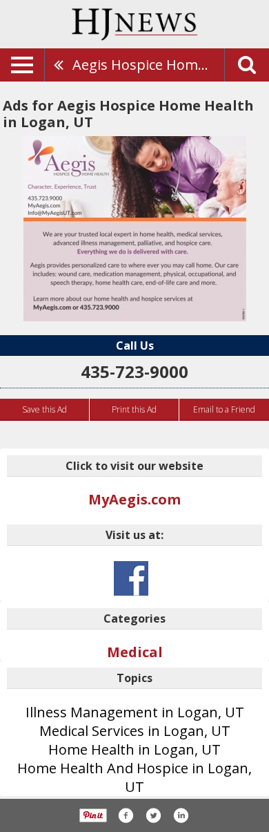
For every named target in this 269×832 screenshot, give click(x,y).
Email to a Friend (224, 409)
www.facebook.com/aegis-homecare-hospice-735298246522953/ (131, 578)
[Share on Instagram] (181, 815)
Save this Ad (44, 409)
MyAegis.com (134, 499)
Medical (135, 652)
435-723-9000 (134, 371)
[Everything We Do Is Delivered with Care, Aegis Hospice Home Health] (134, 228)
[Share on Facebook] (125, 815)
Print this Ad (134, 409)
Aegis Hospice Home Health (148, 64)
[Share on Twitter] (153, 815)
